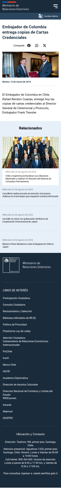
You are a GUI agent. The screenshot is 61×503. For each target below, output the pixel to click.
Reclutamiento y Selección (17, 311)
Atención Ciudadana (14, 337)
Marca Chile (9, 364)
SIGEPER (8, 418)
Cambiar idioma (51, 16)
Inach (6, 358)
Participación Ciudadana (16, 298)
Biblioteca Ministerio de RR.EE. (19, 317)
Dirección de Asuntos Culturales (20, 384)
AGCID (6, 371)
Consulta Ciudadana (14, 304)
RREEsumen (9, 398)
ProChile (7, 351)
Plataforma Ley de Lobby (17, 331)
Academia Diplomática (15, 378)
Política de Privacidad (15, 324)
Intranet (7, 404)
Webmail (8, 411)
